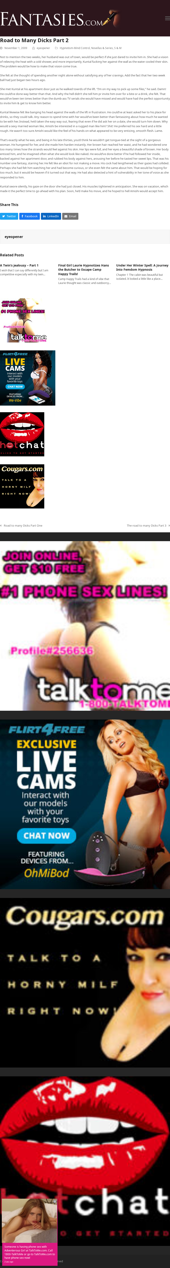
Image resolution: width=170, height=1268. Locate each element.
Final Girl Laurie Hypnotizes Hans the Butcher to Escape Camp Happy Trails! (83, 269)
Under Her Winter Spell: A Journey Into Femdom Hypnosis (142, 267)
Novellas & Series (102, 48)
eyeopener (43, 48)
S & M (118, 48)
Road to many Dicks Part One (21, 525)
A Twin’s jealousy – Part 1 (19, 265)
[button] (167, 18)
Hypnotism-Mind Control (75, 48)
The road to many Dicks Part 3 (146, 525)
